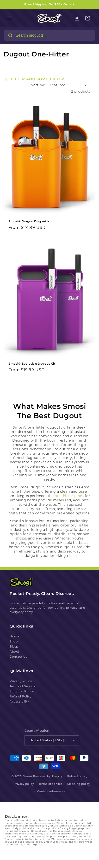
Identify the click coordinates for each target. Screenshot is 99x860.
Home (14, 636)
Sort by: (38, 85)
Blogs (14, 646)
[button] (9, 18)
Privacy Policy (21, 681)
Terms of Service (23, 686)
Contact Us (18, 656)
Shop (14, 641)
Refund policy (77, 776)
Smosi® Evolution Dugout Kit (31, 363)
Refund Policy (21, 696)
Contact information (52, 791)
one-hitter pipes (69, 496)
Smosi (27, 776)
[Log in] (77, 18)
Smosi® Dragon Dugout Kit (30, 221)
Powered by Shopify (48, 776)
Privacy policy (24, 783)
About (14, 651)
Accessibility (19, 701)
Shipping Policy (22, 691)
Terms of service (50, 783)
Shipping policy (78, 783)
